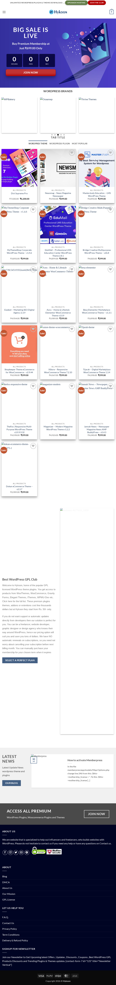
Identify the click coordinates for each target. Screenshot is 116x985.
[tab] (58, 91)
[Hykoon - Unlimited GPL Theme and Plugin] (58, 12)
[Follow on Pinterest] (26, 852)
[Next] (110, 773)
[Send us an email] (21, 852)
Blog (4, 876)
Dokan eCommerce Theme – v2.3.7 (19, 487)
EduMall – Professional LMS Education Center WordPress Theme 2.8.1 (58, 253)
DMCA (6, 882)
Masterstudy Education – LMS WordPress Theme (97, 194)
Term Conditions (10, 934)
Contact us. (105, 843)
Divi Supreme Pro (19, 193)
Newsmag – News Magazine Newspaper (58, 194)
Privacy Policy (9, 928)
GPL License (8, 899)
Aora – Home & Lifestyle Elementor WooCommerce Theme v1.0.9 (58, 312)
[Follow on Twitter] (15, 852)
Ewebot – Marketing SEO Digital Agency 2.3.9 (19, 311)
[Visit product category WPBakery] (19, 115)
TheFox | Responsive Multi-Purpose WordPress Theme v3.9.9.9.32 (19, 429)
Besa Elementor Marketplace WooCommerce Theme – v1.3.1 (96, 311)
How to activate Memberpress (85, 760)
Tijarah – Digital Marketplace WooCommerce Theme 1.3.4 (96, 371)
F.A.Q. (5, 917)
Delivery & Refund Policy (15, 940)
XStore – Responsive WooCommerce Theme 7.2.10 (58, 371)
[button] (4, 12)
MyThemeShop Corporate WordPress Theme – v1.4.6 (19, 251)
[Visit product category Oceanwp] (58, 115)
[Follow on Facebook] (5, 852)
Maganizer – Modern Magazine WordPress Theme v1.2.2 (58, 428)
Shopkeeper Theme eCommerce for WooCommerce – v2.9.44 (19, 371)
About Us (7, 887)
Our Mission (8, 893)
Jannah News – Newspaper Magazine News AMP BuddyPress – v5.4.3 (96, 429)
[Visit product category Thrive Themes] (96, 115)
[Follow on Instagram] (10, 852)
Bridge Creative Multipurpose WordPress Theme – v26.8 (97, 251)
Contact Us (8, 923)
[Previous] (34, 773)
